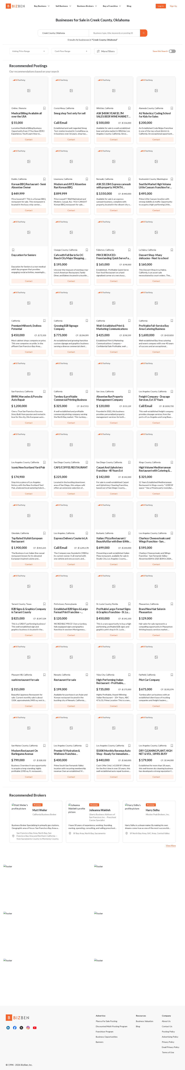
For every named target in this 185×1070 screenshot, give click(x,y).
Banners (99, 1042)
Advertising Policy (170, 1037)
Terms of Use (168, 1052)
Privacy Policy (168, 1042)
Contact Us (167, 1026)
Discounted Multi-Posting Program (111, 1026)
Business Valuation (144, 1021)
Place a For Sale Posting (106, 1021)
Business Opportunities (107, 1037)
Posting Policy (168, 1031)
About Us (166, 1021)
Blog (129, 6)
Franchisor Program (104, 1031)
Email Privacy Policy (170, 1047)
